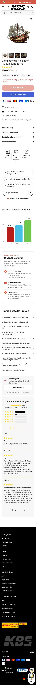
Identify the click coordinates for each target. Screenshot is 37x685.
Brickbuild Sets (7, 542)
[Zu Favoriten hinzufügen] (31, 19)
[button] (6, 67)
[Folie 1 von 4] (5, 55)
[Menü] (3, 7)
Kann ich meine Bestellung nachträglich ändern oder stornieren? (15, 364)
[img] (8, 438)
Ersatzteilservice (7, 608)
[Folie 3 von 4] (17, 55)
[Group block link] (18, 610)
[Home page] (18, 7)
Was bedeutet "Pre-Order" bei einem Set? (16, 343)
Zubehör (4, 546)
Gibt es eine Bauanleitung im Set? (13, 338)
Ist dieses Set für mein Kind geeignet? (15, 322)
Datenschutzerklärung (9, 583)
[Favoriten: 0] (28, 7)
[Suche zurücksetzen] (32, 12)
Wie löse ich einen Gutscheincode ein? (15, 353)
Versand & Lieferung (8, 604)
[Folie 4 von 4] (24, 55)
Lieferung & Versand (10, 132)
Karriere (4, 555)
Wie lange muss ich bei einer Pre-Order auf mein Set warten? (16, 348)
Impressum (5, 580)
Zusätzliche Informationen (12, 137)
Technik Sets (6, 538)
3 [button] (18, 510)
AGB (3, 576)
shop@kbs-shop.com (9, 616)
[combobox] (18, 13)
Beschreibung (7, 128)
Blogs (3, 566)
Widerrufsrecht (7, 587)
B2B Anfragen (6, 559)
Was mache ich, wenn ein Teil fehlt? (14, 370)
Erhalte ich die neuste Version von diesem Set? (16, 327)
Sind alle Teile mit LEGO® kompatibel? (15, 317)
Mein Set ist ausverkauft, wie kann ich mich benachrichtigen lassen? (16, 359)
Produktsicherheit (9, 142)
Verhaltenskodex (7, 563)
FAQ (3, 600)
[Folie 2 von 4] (11, 55)
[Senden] (30, 193)
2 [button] (15, 510)
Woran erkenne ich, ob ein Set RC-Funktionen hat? (13, 333)
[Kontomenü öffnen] (8, 7)
